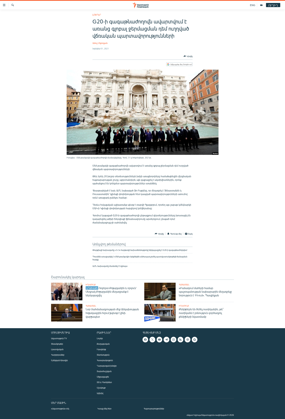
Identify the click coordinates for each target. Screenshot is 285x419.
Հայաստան (184, 284)
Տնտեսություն (103, 355)
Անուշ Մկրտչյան (99, 43)
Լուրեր (96, 14)
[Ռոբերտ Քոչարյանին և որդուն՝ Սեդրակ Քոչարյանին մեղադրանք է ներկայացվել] (66, 291)
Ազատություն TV (59, 338)
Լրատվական (57, 349)
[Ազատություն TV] (261, 5)
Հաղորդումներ (57, 355)
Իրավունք (91, 284)
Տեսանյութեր (57, 344)
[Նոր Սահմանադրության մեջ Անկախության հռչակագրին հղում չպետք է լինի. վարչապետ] (66, 313)
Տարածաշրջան (104, 371)
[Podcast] (187, 339)
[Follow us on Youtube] (159, 339)
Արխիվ (100, 393)
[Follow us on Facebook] (145, 339)
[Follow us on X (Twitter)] (152, 339)
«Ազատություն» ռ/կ (60, 408)
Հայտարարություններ (154, 408)
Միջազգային (103, 376)
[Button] (188, 56)
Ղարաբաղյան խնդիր (107, 365)
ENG (252, 5)
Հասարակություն (105, 360)
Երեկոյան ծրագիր (59, 360)
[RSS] (180, 339)
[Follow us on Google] (194, 339)
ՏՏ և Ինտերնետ (104, 382)
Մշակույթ (101, 387)
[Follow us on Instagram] (173, 339)
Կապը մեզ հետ (104, 408)
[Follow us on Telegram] (166, 339)
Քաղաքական (103, 344)
